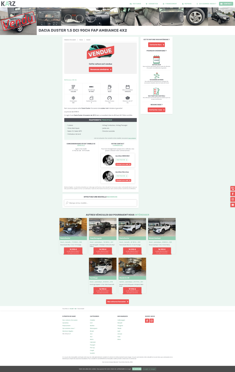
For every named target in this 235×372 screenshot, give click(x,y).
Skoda (119, 328)
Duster (88, 40)
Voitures (137, 4)
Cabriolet (93, 342)
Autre (91, 339)
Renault (120, 323)
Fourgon (92, 345)
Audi (119, 331)
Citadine (92, 320)
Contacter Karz (156, 45)
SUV (91, 323)
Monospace (93, 328)
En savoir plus (137, 369)
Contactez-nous (155, 110)
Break (92, 331)
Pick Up (92, 347)
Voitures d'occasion (70, 40)
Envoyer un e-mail (122, 164)
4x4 (91, 334)
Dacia (81, 40)
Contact (228, 4)
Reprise (188, 4)
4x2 (91, 336)
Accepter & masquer (149, 369)
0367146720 (120, 160)
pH (70, 334)
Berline (92, 325)
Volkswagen (121, 320)
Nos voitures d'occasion (116, 302)
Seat (119, 336)
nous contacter (132, 138)
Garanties (153, 4)
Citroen (120, 334)
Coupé (92, 350)
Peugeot (120, 325)
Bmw (119, 339)
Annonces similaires (99, 69)
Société (92, 353)
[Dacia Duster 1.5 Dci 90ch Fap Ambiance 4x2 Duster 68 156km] (18, 21)
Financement (171, 4)
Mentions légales (67, 331)
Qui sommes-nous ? (207, 4)
